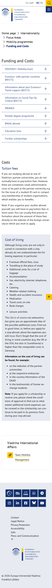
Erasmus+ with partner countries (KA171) (22, 78)
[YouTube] (42, 503)
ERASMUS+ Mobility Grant (19, 69)
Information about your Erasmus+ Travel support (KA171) (23, 89)
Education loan (13, 131)
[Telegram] (42, 493)
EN (37, 2)
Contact (15, 517)
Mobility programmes (19, 42)
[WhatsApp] (34, 493)
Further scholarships (16, 138)
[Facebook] (26, 503)
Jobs (13, 532)
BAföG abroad (12, 123)
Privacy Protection (20, 524)
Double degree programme (19, 115)
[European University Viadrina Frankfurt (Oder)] (15, 14)
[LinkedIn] (17, 503)
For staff (29, 2)
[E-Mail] (26, 493)
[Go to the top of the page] (12, 539)
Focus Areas (13, 37)
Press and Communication (25, 535)
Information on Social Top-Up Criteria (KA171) (21, 99)
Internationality (30, 33)
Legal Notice (17, 521)
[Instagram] (9, 503)
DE (41, 2)
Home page (9, 33)
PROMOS (9, 108)
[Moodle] (17, 493)
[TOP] (49, 297)
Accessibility (17, 528)
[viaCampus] (9, 493)
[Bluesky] (34, 503)
